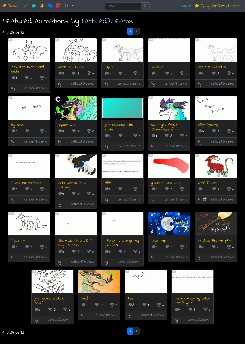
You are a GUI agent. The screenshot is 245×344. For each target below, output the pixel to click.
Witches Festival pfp (214, 240)
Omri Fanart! (207, 183)
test (131, 298)
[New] (34, 6)
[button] (68, 6)
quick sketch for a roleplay (72, 185)
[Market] (58, 6)
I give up (18, 240)
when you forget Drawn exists (164, 127)
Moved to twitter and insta (27, 69)
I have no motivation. (27, 183)
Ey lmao (17, 125)
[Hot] (42, 6)
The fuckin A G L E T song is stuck (75, 243)
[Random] (50, 6)
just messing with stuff (119, 127)
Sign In (185, 6)
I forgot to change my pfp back (122, 243)
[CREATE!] (26, 6)
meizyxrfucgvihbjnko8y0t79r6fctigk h (192, 301)
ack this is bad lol (212, 67)
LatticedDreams (107, 21)
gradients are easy (166, 183)
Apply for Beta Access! (220, 6)
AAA (108, 183)
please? (157, 67)
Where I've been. (70, 67)
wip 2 (109, 67)
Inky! (84, 298)
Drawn (13, 6)
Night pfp (158, 240)
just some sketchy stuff (49, 301)
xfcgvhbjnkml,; (208, 125)
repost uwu (67, 125)
